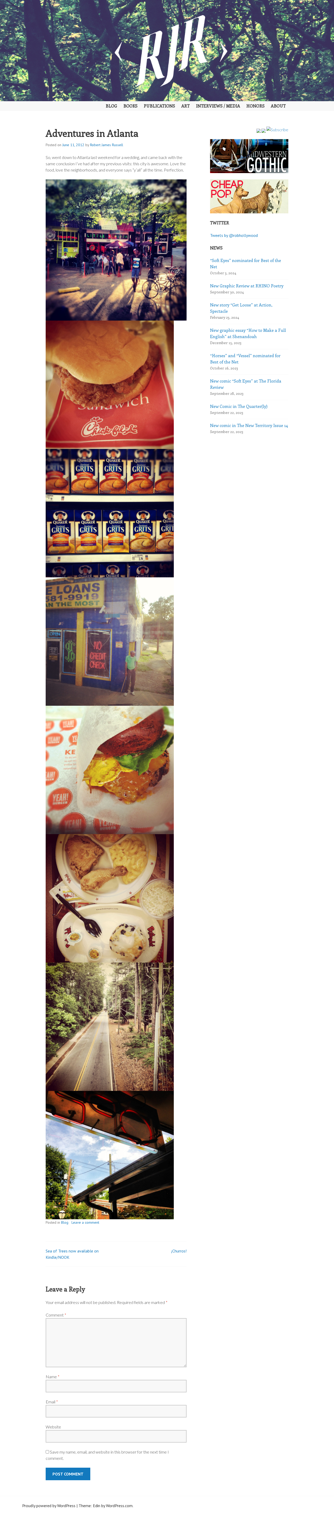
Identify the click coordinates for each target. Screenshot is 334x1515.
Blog (111, 106)
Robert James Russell (106, 145)
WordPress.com (119, 1505)
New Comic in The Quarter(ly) (238, 406)
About (278, 106)
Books (130, 106)
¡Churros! (179, 1251)
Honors (255, 106)
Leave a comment (85, 1222)
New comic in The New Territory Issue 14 (249, 425)
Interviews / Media (218, 106)
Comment (56, 1314)
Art (185, 106)
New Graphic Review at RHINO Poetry (246, 285)
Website (53, 1426)
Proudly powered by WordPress (48, 1505)
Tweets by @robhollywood (234, 235)
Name (52, 1376)
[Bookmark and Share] (277, 129)
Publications (159, 106)
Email (52, 1401)
